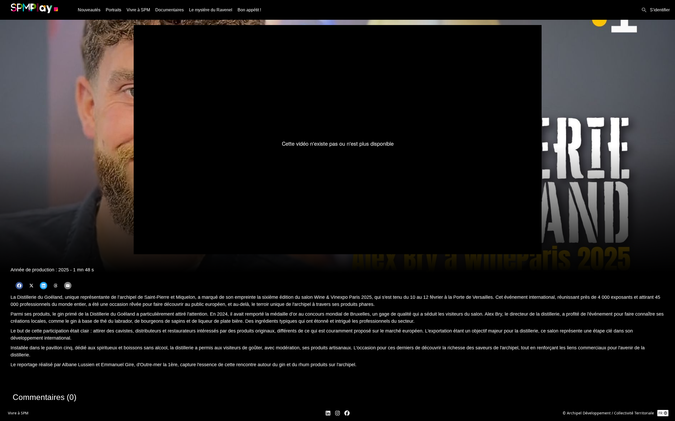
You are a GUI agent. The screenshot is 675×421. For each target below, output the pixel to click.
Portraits (113, 10)
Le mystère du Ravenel (210, 10)
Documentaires (169, 10)
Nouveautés (89, 10)
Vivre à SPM (138, 10)
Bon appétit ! (249, 10)
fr (660, 412)
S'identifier (660, 10)
